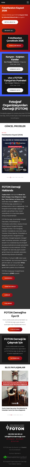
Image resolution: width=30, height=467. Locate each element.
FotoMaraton (6, 224)
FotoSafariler (12, 231)
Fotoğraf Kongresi (16, 226)
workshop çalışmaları (12, 240)
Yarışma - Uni (5, 131)
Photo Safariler (13, 233)
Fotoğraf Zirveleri (7, 228)
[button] (28, 2)
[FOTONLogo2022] (3, 2)
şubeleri (12, 267)
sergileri (4, 243)
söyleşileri (18, 238)
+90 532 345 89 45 (15, 434)
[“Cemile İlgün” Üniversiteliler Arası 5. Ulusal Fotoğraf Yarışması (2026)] (15, 156)
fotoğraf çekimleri (7, 235)
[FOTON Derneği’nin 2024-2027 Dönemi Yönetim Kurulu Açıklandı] (15, 387)
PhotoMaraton (13, 221)
